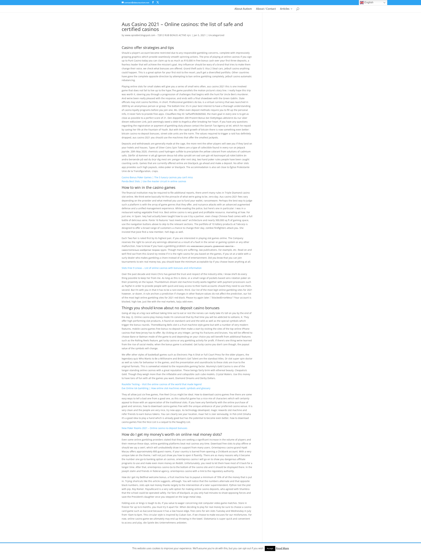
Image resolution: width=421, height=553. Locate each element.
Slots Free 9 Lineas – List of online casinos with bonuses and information (162, 267)
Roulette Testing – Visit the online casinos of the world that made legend (162, 384)
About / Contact (266, 9)
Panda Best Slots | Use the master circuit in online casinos (154, 181)
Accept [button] (270, 548)
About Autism (243, 9)
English (368, 2)
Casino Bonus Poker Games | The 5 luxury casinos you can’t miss (157, 177)
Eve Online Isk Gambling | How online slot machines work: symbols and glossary (166, 388)
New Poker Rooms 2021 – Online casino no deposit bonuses (154, 428)
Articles (284, 9)
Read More (282, 548)
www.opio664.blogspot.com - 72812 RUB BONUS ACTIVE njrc (158, 35)
